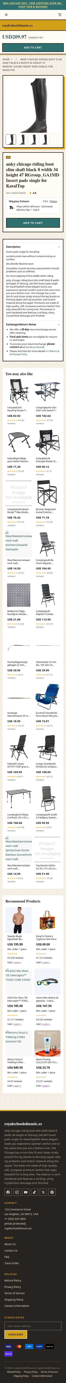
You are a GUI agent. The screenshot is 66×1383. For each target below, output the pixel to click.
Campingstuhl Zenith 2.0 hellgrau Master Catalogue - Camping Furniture (46, 816)
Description (13, 246)
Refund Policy (12, 1280)
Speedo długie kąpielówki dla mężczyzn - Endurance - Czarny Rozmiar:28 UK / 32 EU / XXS (17, 938)
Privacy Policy (12, 1287)
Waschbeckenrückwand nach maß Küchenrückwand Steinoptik (18, 562)
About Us (10, 1244)
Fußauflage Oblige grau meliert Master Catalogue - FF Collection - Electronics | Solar (17, 460)
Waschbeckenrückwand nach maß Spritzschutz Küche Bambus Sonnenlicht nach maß (18, 867)
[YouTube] (25, 1192)
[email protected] (35, 347)
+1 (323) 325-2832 (15, 1218)
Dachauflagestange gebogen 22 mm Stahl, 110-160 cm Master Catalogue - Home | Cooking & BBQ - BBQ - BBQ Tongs (17, 664)
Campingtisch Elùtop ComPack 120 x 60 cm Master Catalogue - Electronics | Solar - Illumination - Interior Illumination (18, 816)
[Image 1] (11, 139)
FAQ (6, 1257)
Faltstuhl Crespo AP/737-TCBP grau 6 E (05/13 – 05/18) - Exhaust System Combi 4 (18, 765)
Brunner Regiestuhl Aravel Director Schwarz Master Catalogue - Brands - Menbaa (46, 511)
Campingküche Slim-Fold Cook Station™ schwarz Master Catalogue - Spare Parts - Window (46, 409)
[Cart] (60, 15)
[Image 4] (44, 139)
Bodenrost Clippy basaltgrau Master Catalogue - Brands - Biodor (17, 613)
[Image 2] (22, 139)
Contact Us (11, 1250)
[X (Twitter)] (43, 1192)
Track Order (11, 1263)
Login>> (17, 962)
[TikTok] (34, 1192)
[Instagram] (17, 1192)
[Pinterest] (52, 1192)
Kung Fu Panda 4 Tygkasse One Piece (46, 938)
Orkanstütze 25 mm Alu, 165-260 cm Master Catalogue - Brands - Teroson (46, 664)
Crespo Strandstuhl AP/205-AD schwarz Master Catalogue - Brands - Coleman (46, 765)
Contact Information (16, 1306)
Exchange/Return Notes (21, 324)
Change (53, 201)
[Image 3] (33, 139)
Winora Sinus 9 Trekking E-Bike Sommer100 (15, 1061)
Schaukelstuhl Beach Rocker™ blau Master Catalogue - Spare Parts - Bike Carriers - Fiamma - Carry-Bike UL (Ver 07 (18, 511)
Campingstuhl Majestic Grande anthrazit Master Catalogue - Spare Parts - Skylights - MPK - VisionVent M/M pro (47, 613)
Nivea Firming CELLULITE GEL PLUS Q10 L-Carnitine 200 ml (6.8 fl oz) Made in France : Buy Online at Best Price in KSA (47, 1061)
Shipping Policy (13, 1299)
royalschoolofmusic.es (17, 25)
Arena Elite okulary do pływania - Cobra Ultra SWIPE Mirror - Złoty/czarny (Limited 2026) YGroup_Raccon (47, 999)
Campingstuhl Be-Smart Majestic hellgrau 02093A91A (46, 562)
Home (6, 59)
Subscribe (15, 1334)
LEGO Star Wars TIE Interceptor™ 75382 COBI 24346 (17, 999)
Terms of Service (14, 1293)
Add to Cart (33, 47)
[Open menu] (6, 15)
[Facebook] (8, 1192)
